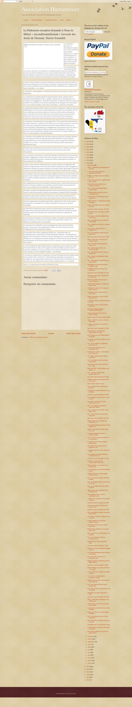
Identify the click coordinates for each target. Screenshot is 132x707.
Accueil (25, 20)
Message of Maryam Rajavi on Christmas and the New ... (96, 309)
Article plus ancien (73, 333)
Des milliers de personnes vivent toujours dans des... (96, 402)
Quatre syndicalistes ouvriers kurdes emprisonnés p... (97, 297)
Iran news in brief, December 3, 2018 (97, 565)
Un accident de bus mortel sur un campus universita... (96, 184)
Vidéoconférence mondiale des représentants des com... (96, 331)
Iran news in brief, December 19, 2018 (98, 394)
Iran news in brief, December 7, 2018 (97, 545)
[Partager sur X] (56, 271)
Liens (61, 20)
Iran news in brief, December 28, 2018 (98, 209)
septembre (91, 641)
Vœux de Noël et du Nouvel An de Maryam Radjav (96, 313)
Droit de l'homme (36, 20)
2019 (87, 160)
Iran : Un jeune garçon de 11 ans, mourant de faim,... (96, 248)
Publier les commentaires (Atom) (39, 337)
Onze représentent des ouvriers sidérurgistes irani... (96, 495)
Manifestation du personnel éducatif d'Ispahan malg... (97, 265)
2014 (87, 674)
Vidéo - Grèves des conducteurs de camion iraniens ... (97, 240)
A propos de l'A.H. (51, 20)
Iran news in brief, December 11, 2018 (98, 502)
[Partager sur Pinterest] (60, 271)
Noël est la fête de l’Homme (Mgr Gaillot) (98, 317)
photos (69, 20)
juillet (89, 647)
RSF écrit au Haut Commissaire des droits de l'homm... (97, 280)
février (90, 660)
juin (89, 649)
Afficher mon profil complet (91, 101)
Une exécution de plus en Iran (95, 383)
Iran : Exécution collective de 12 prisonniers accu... (96, 557)
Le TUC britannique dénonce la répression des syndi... (96, 172)
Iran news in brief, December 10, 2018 (98, 509)
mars (89, 658)
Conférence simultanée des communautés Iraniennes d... (96, 461)
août (89, 644)
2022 (87, 152)
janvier (90, 663)
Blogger (74, 693)
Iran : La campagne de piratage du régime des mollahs (97, 406)
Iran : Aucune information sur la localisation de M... (96, 348)
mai (89, 652)
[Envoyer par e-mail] (53, 271)
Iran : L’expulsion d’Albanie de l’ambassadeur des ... (95, 373)
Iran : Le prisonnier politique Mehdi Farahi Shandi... (97, 189)
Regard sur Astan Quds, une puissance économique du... (98, 580)
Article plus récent (28, 333)
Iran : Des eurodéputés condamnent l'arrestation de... (97, 344)
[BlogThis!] (54, 271)
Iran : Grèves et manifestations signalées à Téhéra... (96, 576)
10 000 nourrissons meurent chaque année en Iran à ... (97, 474)
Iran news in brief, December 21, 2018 (98, 328)
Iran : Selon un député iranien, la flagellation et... (96, 229)
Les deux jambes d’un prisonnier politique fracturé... (96, 521)
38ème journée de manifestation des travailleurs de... (97, 491)
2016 (87, 669)
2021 (87, 155)
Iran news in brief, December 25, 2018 (98, 273)
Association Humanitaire (51, 9)
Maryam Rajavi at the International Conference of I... (97, 421)
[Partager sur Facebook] (58, 271)
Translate (90, 34)
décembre (91, 165)
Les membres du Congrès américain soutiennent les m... (97, 455)
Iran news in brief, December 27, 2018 (98, 237)
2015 (87, 672)
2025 (87, 144)
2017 (87, 666)
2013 (87, 677)
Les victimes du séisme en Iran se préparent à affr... (97, 446)
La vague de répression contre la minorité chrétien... (96, 434)
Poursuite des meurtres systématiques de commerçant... (98, 352)
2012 (87, 680)
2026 (87, 141)
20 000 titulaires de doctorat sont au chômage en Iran (97, 193)
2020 (87, 157)
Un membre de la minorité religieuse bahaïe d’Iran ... (97, 442)
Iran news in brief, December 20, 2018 (98, 377)
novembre (91, 636)
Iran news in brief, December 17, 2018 (98, 458)
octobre (90, 639)
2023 (87, 149)
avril (89, 655)
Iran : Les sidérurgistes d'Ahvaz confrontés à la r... (96, 538)
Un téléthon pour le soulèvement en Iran (98, 624)
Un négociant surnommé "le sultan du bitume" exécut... (97, 288)
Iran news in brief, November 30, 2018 (98, 597)
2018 (87, 163)
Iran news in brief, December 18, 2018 (98, 418)
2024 (87, 147)
